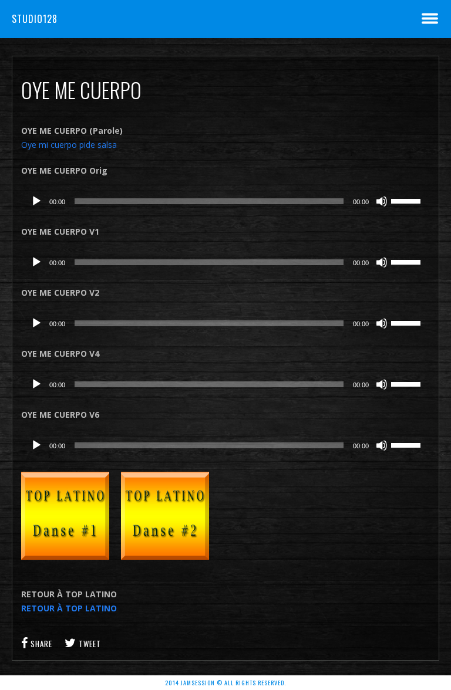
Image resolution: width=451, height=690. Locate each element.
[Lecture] (36, 201)
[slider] (407, 200)
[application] (225, 201)
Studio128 (35, 19)
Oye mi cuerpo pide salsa (69, 144)
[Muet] (382, 201)
